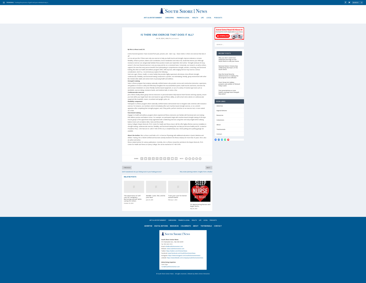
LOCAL (209, 18)
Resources (220, 115)
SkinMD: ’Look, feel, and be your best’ (155, 196)
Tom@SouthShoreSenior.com (170, 267)
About (219, 125)
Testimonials (221, 129)
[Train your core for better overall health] (178, 187)
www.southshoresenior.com (175, 249)
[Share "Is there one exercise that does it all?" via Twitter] (146, 158)
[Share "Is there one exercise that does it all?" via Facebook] (142, 158)
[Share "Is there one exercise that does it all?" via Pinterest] (157, 158)
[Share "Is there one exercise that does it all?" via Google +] (149, 158)
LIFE (202, 18)
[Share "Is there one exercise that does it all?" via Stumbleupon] (168, 158)
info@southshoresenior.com (174, 246)
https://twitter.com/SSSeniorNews (176, 251)
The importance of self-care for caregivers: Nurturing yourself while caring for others (132, 198)
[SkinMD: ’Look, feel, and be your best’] (156, 187)
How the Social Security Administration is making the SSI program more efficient (228, 75)
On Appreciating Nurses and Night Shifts (200, 205)
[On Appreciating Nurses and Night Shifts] (200, 191)
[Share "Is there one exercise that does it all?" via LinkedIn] (161, 158)
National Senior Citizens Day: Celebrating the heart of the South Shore (228, 67)
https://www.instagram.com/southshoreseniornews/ (184, 255)
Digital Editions (222, 110)
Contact (219, 134)
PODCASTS (218, 18)
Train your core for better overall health (177, 196)
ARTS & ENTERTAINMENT (153, 18)
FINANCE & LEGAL (183, 18)
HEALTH (195, 18)
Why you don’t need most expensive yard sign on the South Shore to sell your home (229, 59)
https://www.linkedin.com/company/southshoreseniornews (185, 258)
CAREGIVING (169, 18)
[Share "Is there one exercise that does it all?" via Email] (172, 158)
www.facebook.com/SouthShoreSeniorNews (181, 253)
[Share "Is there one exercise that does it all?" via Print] (176, 158)
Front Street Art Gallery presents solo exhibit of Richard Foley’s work (229, 84)
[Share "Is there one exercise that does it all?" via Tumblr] (153, 158)
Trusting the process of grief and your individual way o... (31, 2)
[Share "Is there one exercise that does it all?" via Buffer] (165, 158)
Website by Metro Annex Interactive (199, 274)
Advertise (220, 106)
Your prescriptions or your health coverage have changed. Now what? (229, 92)
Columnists (220, 120)
